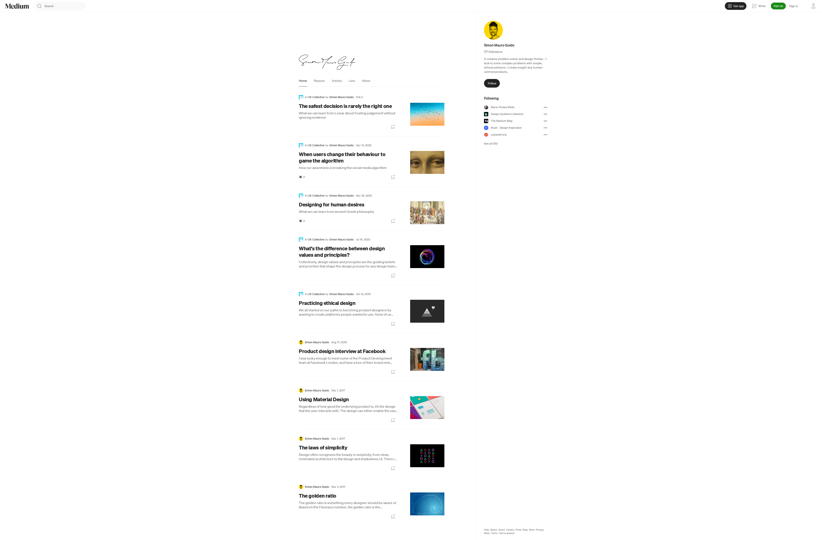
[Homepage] (17, 6)
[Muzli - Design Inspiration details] (545, 127)
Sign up (778, 6)
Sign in (793, 6)
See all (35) (490, 143)
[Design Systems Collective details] (545, 114)
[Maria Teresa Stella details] (545, 107)
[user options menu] (813, 5)
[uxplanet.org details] (545, 134)
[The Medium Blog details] (545, 121)
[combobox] (65, 6)
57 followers (493, 51)
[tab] (303, 81)
